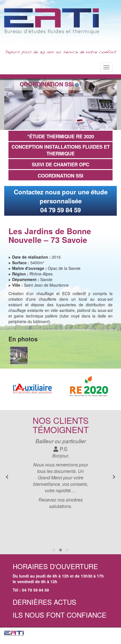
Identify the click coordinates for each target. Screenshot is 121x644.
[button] (54, 124)
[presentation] (114, 477)
